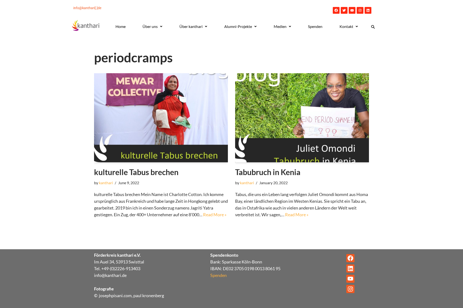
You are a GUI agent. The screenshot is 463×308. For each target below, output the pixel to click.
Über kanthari (191, 26)
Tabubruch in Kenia (267, 172)
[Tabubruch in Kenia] (302, 117)
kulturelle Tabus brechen (136, 172)
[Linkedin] (368, 10)
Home (121, 26)
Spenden (315, 26)
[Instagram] (360, 10)
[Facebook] (336, 10)
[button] (152, 26)
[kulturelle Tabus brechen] (161, 117)
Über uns (150, 26)
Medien (280, 26)
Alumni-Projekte (238, 26)
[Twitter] (344, 10)
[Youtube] (352, 10)
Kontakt (346, 26)
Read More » (214, 214)
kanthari (106, 182)
